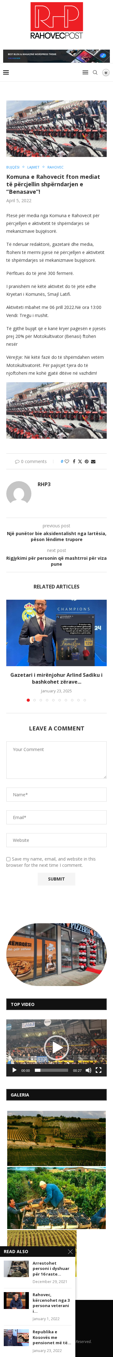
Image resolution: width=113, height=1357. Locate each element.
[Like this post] (67, 461)
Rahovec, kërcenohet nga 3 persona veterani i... (51, 1303)
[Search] (95, 72)
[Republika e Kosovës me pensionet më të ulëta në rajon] (16, 1337)
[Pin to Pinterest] (87, 461)
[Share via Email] (93, 461)
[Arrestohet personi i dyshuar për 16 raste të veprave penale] (16, 1269)
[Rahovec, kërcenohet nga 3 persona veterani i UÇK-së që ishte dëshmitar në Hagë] (16, 1300)
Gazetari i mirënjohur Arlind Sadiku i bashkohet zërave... (56, 678)
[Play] (14, 1070)
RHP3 (44, 484)
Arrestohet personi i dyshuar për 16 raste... (51, 1269)
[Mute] (88, 1070)
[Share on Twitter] (80, 461)
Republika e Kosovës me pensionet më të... (52, 1337)
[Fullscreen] (98, 1070)
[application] (56, 1047)
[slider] (51, 1070)
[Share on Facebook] (74, 461)
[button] (11, 650)
